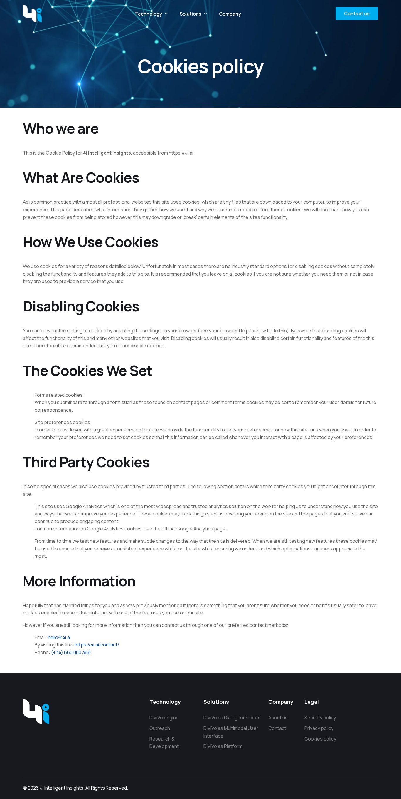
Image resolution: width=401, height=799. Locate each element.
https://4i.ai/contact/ (97, 644)
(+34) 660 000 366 (71, 652)
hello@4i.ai (59, 637)
